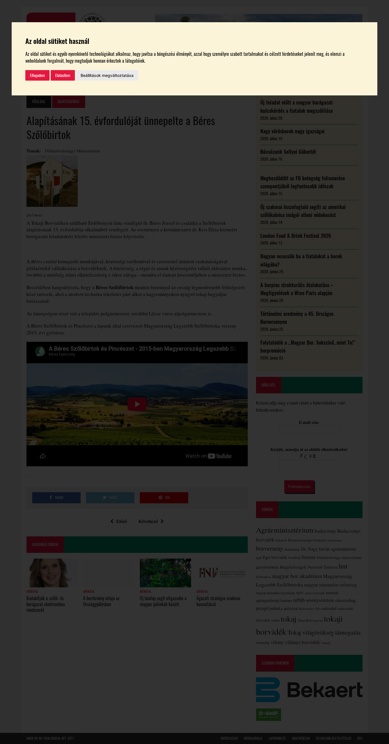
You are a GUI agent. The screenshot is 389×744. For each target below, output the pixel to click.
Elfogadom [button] (37, 75)
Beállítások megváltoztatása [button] (107, 75)
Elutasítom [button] (62, 75)
